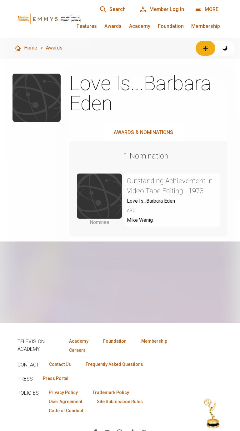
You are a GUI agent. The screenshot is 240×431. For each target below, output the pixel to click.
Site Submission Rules (120, 401)
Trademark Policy (110, 392)
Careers (77, 350)
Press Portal (55, 378)
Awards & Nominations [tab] (143, 132)
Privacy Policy (63, 392)
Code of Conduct (66, 410)
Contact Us (60, 364)
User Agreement (65, 401)
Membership (205, 26)
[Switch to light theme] (205, 48)
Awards (113, 26)
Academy (139, 26)
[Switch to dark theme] (225, 48)
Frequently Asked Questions (114, 364)
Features (87, 26)
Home (30, 48)
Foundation (171, 26)
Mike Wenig (140, 220)
